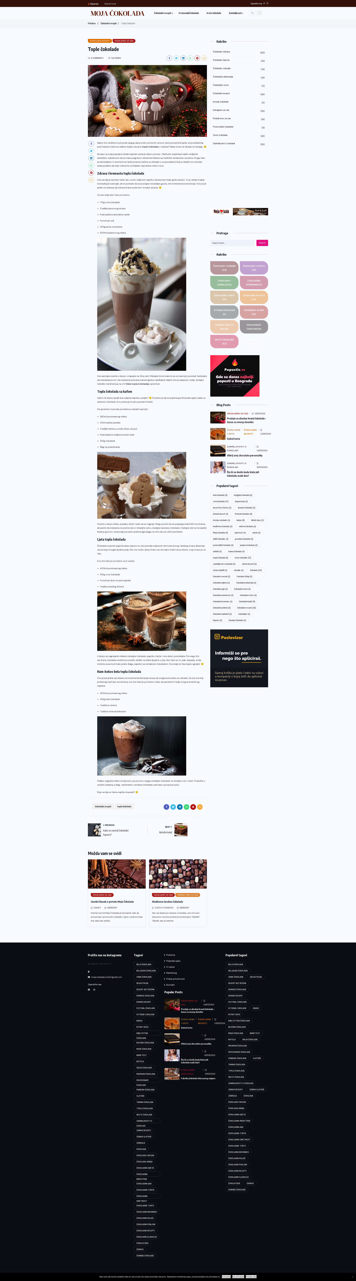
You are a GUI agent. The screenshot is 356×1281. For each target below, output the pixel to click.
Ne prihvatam (238, 1277)
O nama (170, 966)
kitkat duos (257, 520)
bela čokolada (220, 495)
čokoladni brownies (222, 601)
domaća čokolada (246, 507)
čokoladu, (141, 656)
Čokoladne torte (239, 85)
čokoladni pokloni (222, 607)
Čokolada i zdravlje (239, 69)
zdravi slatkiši (220, 570)
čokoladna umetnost (223, 595)
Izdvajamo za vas (239, 110)
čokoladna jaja (220, 589)
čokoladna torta (242, 589)
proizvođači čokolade (223, 545)
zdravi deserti (249, 564)
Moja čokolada (220, 532)
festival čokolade (243, 514)
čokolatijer (244, 614)
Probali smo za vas (239, 119)
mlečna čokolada (247, 526)
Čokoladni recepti (162, 13)
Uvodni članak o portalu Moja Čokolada (112, 901)
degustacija (241, 501)
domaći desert (220, 514)
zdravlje (238, 570)
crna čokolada (220, 501)
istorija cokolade (221, 520)
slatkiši (217, 551)
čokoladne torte (248, 595)
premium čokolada (244, 539)
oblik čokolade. (220, 539)
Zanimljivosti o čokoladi (239, 144)
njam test (240, 532)
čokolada (256, 570)
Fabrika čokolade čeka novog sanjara (198, 1078)
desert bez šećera (222, 507)
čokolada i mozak (221, 576)
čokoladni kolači (247, 601)
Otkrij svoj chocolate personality (119, 4)
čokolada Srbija (244, 576)
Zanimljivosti (235, 13)
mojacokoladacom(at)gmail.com (106, 977)
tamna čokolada (236, 551)
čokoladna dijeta (221, 582)
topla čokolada (124, 806)
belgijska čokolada (243, 495)
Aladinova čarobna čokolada (167, 901)
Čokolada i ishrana (239, 52)
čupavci (217, 620)
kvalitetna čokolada (222, 526)
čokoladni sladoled (222, 614)
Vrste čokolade (214, 13)
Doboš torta (233, 438)
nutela (256, 532)
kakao (241, 520)
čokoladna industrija (246, 582)
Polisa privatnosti (175, 978)
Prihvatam (226, 1277)
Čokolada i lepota (239, 60)
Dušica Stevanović (164, 908)
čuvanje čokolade (237, 620)
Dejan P (97, 908)
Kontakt (170, 984)
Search (262, 242)
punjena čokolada (249, 545)
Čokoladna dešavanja (239, 77)
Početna (92, 23)
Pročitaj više (251, 1277)
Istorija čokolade (239, 102)
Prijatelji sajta (173, 960)
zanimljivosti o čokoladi (224, 564)
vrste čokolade (243, 557)
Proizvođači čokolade (189, 13)
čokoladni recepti (103, 806)
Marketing (171, 972)
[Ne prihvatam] (352, 1277)
